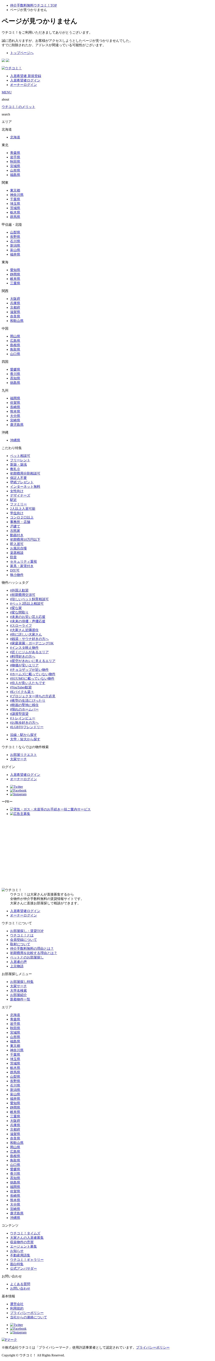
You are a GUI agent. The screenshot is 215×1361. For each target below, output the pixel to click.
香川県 (15, 374)
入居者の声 (18, 962)
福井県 (15, 254)
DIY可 (15, 570)
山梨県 (15, 232)
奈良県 (15, 316)
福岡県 (15, 398)
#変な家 (16, 608)
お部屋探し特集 (22, 981)
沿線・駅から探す (23, 735)
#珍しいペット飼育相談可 (29, 599)
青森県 (15, 153)
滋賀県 (15, 312)
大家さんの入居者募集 (27, 1237)
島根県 (15, 345)
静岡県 (15, 274)
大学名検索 (18, 990)
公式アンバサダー (23, 1268)
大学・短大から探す (25, 739)
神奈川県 (17, 195)
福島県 (15, 175)
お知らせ (17, 1251)
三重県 (15, 283)
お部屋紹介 (18, 995)
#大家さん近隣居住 (24, 630)
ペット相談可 (20, 456)
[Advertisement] (107, 852)
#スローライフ (21, 625)
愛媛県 (15, 369)
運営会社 (17, 1304)
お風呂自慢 (18, 548)
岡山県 (15, 336)
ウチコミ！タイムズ (25, 1233)
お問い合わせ (20, 1288)
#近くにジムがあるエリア (29, 652)
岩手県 (15, 157)
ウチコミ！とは (22, 935)
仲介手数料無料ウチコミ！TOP (33, 5)
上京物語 (17, 966)
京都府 (15, 307)
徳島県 (15, 382)
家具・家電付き (22, 566)
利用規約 (17, 1308)
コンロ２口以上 (22, 517)
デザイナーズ (20, 495)
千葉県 (15, 199)
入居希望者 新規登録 (25, 76)
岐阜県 (15, 279)
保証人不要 (18, 478)
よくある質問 (20, 1284)
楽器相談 (17, 553)
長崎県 (15, 407)
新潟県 (15, 245)
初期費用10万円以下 (25, 539)
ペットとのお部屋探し (27, 957)
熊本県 (15, 411)
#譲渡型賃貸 (19, 714)
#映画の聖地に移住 (24, 705)
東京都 (15, 190)
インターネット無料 (25, 486)
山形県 (15, 170)
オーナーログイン (23, 85)
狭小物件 (17, 575)
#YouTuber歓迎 (21, 687)
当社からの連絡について (28, 1317)
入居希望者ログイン (25, 80)
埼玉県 (15, 203)
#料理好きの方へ (22, 656)
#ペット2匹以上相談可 (27, 603)
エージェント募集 (23, 1246)
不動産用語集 (20, 1255)
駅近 (13, 500)
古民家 (15, 530)
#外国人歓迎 (19, 590)
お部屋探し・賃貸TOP (26, 931)
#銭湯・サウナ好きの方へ (29, 639)
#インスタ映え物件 (24, 647)
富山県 (15, 250)
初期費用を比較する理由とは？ (33, 953)
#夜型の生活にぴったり (27, 700)
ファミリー (18, 504)
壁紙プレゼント (22, 482)
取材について (20, 944)
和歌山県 (17, 321)
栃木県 (15, 212)
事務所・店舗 (20, 522)
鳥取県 (15, 349)
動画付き (17, 535)
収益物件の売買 (22, 1242)
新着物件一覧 (20, 999)
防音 (13, 557)
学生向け (17, 513)
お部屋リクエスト (23, 755)
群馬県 (15, 217)
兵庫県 (15, 303)
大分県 (15, 416)
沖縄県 (15, 440)
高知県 (15, 378)
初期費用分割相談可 (25, 473)
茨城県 (15, 208)
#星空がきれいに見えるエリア (32, 661)
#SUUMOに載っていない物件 (32, 678)
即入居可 (17, 544)
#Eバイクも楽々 (22, 692)
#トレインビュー (22, 718)
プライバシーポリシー (27, 1313)
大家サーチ (18, 759)
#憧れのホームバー (24, 709)
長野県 (15, 237)
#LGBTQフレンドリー (26, 727)
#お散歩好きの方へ (24, 722)
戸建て (15, 526)
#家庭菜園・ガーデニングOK (32, 643)
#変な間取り (19, 612)
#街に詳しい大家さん (26, 634)
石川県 (15, 241)
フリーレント (20, 460)
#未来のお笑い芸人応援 (27, 617)
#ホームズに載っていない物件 (32, 674)
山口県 (15, 354)
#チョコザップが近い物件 (29, 669)
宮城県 (15, 166)
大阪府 (15, 298)
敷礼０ (15, 469)
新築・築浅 (18, 464)
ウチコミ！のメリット (18, 107)
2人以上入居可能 (22, 508)
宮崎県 (15, 420)
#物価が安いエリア (24, 665)
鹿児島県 (17, 424)
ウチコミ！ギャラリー (27, 1259)
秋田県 (15, 161)
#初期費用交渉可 (22, 595)
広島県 (15, 340)
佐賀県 (15, 402)
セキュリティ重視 (23, 561)
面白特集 (17, 1264)
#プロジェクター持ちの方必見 (32, 696)
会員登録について (23, 939)
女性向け (17, 491)
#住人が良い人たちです (27, 683)
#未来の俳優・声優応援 (27, 621)
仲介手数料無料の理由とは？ (32, 948)
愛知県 (15, 270)
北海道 (15, 137)
